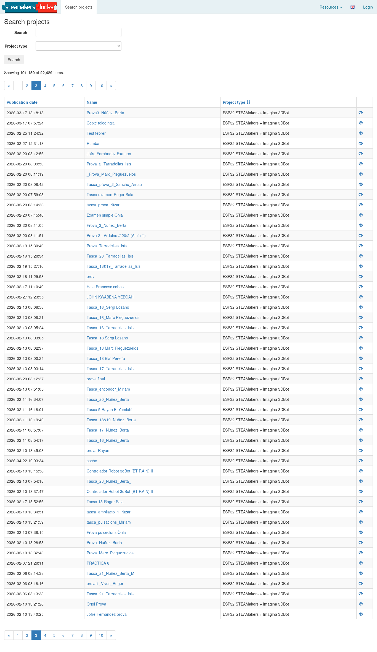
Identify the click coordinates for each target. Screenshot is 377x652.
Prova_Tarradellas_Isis (107, 245)
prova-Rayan (98, 450)
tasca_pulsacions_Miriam (109, 522)
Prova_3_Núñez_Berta (106, 225)
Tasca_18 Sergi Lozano (107, 338)
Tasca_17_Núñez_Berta (108, 430)
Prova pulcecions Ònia (106, 532)
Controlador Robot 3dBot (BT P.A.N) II (120, 471)
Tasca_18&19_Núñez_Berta (111, 419)
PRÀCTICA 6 (98, 563)
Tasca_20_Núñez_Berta (108, 399)
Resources (329, 7)
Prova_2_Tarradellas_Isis (109, 164)
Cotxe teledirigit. (101, 123)
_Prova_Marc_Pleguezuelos (111, 174)
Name (92, 102)
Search (20, 32)
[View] (361, 112)
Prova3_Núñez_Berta (105, 112)
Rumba (93, 143)
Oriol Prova (96, 604)
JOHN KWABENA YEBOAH (110, 297)
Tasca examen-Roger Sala (110, 194)
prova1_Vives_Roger (105, 583)
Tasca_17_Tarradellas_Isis (110, 368)
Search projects (78, 7)
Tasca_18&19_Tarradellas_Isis (113, 266)
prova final (96, 378)
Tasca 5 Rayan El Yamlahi (109, 409)
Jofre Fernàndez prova (107, 614)
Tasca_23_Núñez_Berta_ (109, 481)
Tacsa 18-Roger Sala (105, 501)
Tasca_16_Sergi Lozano (108, 307)
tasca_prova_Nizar (103, 204)
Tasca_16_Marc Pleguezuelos (113, 317)
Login (368, 7)
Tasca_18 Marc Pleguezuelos (112, 348)
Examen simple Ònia (105, 215)
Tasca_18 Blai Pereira (106, 358)
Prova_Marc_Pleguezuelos (110, 552)
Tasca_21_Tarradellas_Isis (110, 593)
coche (92, 460)
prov (90, 276)
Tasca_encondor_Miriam (108, 389)
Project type (16, 46)
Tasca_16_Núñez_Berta (108, 440)
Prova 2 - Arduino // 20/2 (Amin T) (116, 235)
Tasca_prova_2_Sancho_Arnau (114, 184)
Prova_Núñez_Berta (104, 542)
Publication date (22, 102)
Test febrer (96, 133)
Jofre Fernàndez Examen (109, 153)
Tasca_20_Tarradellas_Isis (110, 256)
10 (101, 85)
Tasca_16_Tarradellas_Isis (110, 327)
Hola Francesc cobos (105, 286)
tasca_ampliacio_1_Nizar (109, 512)
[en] (353, 7)
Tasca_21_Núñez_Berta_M (110, 573)
